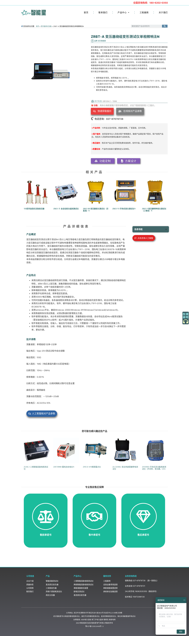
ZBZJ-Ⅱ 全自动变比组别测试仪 (66, 209)
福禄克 (105, 620)
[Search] (165, 26)
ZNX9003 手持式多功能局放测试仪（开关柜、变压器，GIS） (154, 468)
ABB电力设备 (86, 620)
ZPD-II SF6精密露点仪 (92, 467)
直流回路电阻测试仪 (108, 616)
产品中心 (122, 12)
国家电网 (112, 620)
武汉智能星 (57, 616)
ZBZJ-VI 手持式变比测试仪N (124, 209)
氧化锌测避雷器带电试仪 (127, 616)
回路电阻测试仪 (74, 616)
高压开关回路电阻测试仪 (90, 616)
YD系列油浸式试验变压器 (34, 209)
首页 (86, 12)
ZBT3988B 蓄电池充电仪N (63, 467)
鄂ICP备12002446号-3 (94, 626)
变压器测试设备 (46, 26)
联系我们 (102, 12)
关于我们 (163, 12)
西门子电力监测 (97, 620)
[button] (102, 111)
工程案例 (144, 12)
